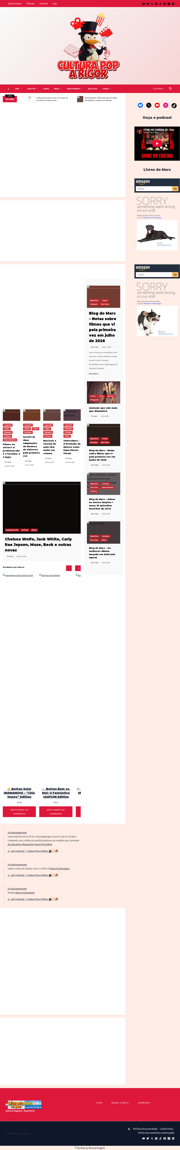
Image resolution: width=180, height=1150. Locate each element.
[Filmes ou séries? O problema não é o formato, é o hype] (99, 161)
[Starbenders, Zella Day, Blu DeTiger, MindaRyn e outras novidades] (109, 1038)
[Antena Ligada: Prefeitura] (85, 923)
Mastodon (9, 1111)
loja (99, 1103)
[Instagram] (156, 4)
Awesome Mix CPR (12, 530)
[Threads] (169, 4)
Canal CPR (31, 88)
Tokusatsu (82, 180)
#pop (53, 868)
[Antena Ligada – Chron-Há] (56, 923)
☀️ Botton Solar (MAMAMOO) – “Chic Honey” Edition (19, 792)
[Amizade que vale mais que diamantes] (103, 392)
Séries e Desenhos (73, 88)
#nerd (37, 844)
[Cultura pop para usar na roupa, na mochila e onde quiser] (99, 139)
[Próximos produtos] (78, 568)
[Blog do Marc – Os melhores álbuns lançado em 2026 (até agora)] (103, 532)
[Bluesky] (148, 4)
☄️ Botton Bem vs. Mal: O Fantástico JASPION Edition (56, 792)
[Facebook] (164, 4)
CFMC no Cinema (18, 117)
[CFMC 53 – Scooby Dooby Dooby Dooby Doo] (52, 280)
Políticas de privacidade (145, 1128)
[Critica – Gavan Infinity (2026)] (78, 220)
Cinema (46, 88)
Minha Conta (120, 1103)
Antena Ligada (38, 932)
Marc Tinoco (58, 180)
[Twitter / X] (152, 4)
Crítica (40, 180)
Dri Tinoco (17, 121)
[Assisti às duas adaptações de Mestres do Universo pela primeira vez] (48, 220)
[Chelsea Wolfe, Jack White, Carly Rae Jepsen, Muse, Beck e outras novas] (42, 507)
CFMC (17, 88)
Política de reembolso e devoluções (156, 1132)
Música (56, 88)
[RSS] (173, 4)
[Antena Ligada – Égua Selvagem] (41, 923)
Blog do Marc (110, 178)
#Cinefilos (46, 844)
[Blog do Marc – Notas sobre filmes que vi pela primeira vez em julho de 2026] (99, 184)
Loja (55, 3)
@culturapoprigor (17, 832)
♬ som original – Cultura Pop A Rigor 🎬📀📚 (32, 851)
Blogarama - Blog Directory (24, 1111)
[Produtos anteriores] (69, 568)
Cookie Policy (166, 1128)
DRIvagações (94, 400)
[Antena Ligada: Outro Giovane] (70, 923)
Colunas (105, 88)
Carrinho (43, 3)
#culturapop (62, 868)
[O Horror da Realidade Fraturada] (109, 220)
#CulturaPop (14, 844)
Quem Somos (15, 3)
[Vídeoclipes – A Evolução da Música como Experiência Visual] (72, 415)
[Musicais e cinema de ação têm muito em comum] (52, 415)
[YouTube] (143, 4)
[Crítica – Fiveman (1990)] (63, 150)
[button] (20, 89)
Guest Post (99, 928)
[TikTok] (160, 4)
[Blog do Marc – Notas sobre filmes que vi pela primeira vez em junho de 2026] (103, 435)
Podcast (30, 3)
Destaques (48, 180)
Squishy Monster (7, 938)
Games (114, 925)
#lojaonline (28, 844)
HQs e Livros (92, 88)
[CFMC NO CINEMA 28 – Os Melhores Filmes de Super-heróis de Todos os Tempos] (31, 280)
